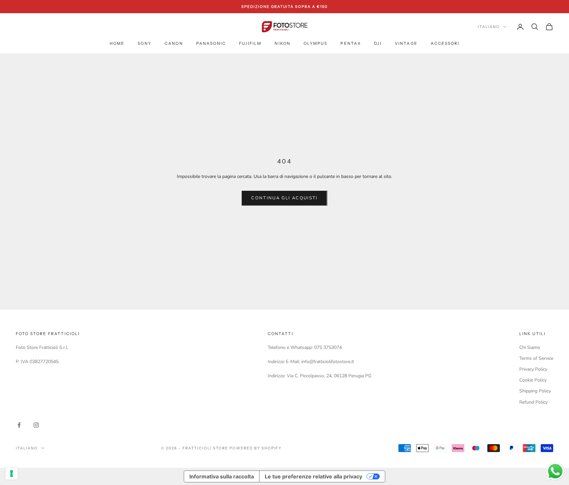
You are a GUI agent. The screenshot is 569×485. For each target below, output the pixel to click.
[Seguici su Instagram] (36, 425)
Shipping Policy (535, 391)
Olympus (315, 43)
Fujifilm (250, 43)
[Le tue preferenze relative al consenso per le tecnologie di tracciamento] (11, 473)
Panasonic (211, 43)
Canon (174, 43)
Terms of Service (536, 358)
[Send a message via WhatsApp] (555, 471)
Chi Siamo (529, 347)
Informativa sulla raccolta (221, 476)
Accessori (445, 43)
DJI (377, 43)
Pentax (350, 43)
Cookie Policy (533, 380)
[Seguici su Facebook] (19, 425)
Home (117, 43)
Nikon (282, 43)
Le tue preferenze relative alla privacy (313, 476)
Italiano (489, 26)
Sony (144, 43)
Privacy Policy (533, 369)
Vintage (406, 43)
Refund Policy (533, 402)
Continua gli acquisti (284, 198)
